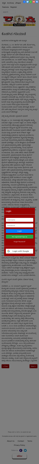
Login (19, 231)
